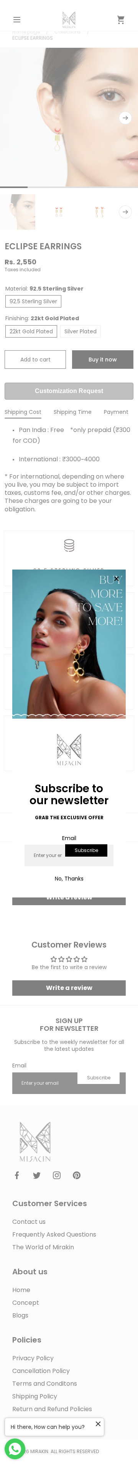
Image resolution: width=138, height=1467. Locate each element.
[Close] (116, 579)
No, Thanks (69, 878)
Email (69, 838)
